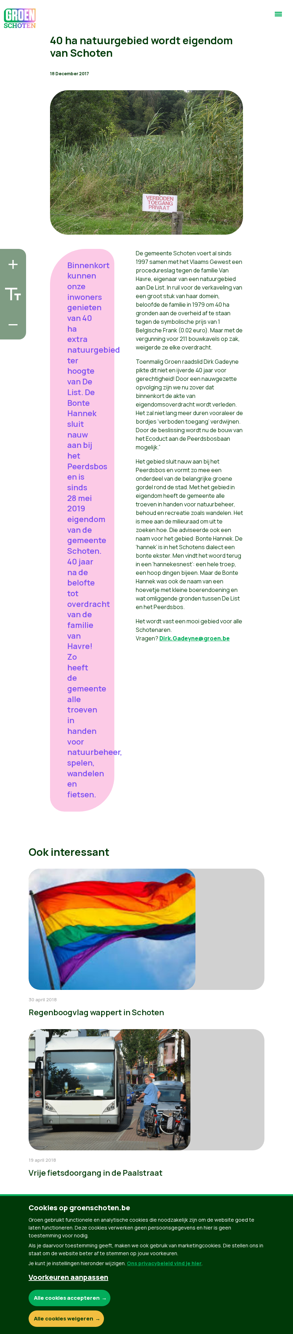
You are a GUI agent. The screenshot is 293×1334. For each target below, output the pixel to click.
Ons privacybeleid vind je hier (164, 1263)
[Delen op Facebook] (11, 291)
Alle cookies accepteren (67, 1298)
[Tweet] (11, 311)
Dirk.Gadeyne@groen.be (194, 638)
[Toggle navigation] (278, 17)
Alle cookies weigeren (63, 1318)
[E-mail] (11, 331)
